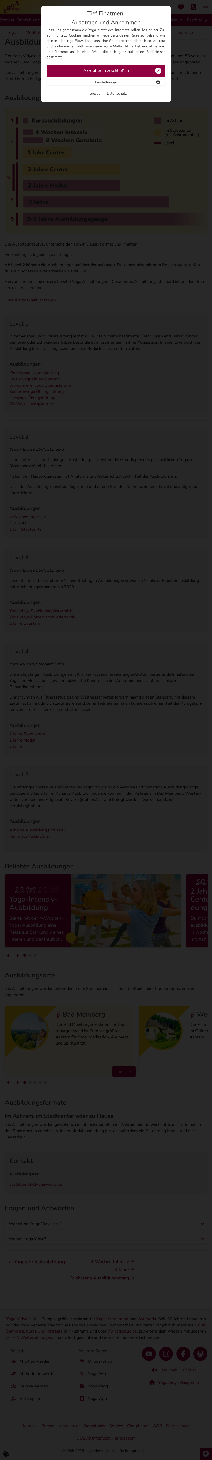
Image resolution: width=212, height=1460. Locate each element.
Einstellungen (106, 82)
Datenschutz (117, 93)
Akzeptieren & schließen (106, 71)
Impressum (95, 93)
